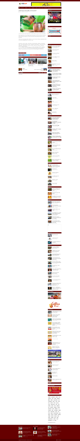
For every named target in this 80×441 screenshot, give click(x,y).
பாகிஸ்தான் (59, 407)
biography (55, 414)
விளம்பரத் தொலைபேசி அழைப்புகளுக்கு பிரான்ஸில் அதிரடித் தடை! (56, 206)
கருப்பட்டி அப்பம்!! (54, 60)
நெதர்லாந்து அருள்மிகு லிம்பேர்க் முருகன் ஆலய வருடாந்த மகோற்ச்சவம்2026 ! (56, 315)
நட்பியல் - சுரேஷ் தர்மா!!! (55, 108)
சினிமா (29, 7)
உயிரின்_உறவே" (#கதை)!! (55, 172)
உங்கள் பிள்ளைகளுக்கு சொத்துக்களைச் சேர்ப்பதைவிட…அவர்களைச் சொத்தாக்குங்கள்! (56, 165)
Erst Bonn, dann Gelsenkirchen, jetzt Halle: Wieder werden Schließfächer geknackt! (56, 118)
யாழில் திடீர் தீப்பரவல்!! (40, 64)
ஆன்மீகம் (55, 398)
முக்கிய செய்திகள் (52, 411)
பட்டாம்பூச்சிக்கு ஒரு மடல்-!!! (55, 104)
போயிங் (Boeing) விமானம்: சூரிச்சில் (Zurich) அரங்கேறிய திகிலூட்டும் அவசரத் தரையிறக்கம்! (56, 213)
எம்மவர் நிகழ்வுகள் (50, 401)
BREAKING (59, 414)
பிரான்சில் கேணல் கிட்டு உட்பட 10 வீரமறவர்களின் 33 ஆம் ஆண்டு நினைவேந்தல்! (56, 343)
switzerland (50, 420)
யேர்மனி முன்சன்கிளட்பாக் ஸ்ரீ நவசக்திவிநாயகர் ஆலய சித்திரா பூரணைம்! (56, 328)
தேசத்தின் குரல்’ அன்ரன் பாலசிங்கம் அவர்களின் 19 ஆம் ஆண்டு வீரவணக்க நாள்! (56, 284)
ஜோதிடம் (49, 414)
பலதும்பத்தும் (55, 407)
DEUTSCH (19, 0)
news (55, 417)
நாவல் (48, 407)
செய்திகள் (22, 7)
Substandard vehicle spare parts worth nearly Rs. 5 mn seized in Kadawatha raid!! (56, 85)
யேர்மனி (56, 411)
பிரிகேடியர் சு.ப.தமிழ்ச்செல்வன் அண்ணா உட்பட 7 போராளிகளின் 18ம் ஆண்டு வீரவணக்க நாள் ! (56, 288)
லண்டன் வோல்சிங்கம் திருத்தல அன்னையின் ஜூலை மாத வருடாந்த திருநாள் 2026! (56, 221)
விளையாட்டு (49, 7)
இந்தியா (26, 7)
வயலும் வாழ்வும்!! (54, 97)
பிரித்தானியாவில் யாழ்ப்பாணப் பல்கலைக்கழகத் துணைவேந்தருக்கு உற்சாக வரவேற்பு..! (56, 217)
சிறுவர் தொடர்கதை (53, 404)
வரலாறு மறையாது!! (54, 183)
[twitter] (60, 440)
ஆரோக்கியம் (49, 398)
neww (57, 417)
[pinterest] (60, 0)
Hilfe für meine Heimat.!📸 (55, 125)
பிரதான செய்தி (49, 408)
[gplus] (58, 0)
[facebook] (56, 440)
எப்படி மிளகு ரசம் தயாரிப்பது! (55, 53)
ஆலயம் (52, 398)
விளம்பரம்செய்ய (24, 0)
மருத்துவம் (33, 7)
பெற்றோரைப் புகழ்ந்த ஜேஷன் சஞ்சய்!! (56, 379)
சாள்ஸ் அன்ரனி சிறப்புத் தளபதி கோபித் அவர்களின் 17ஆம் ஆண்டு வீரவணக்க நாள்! (56, 258)
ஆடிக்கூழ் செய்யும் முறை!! (55, 49)
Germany (52, 417)
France (49, 417)
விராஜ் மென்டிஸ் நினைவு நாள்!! (26, 427)
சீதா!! (53, 101)
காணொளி (45, 7)
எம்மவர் (39, 7)
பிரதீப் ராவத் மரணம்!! (54, 375)
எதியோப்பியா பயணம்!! (55, 179)
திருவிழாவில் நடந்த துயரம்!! (22, 64)
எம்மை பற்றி (27, 0)
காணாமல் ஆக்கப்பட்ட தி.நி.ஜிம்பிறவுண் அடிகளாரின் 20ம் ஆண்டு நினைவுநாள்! (56, 427)
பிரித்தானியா (56, 408)
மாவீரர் (36, 7)
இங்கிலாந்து (58, 398)
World (55, 420)
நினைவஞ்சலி (51, 407)
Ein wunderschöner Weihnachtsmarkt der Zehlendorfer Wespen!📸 (56, 122)
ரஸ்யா (58, 411)
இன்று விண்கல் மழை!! (55, 234)
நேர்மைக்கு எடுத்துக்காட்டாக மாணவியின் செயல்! (31, 65)
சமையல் (49, 404)
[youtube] (59, 0)
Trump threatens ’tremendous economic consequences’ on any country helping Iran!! (56, 70)
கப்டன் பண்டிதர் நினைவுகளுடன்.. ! (56, 279)
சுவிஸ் (58, 404)
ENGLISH (21, 0)
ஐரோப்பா (54, 401)
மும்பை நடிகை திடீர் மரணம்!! (55, 361)
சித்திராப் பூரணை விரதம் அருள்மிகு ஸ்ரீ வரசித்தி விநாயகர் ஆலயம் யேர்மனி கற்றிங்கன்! (56, 332)
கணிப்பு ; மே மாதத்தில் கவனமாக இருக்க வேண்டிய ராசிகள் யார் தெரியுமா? (56, 189)
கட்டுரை (56, 401)
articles (52, 414)
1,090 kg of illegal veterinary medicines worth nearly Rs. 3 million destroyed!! (56, 81)
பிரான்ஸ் (53, 408)
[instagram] (58, 440)
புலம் (42, 7)
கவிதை (59, 401)
